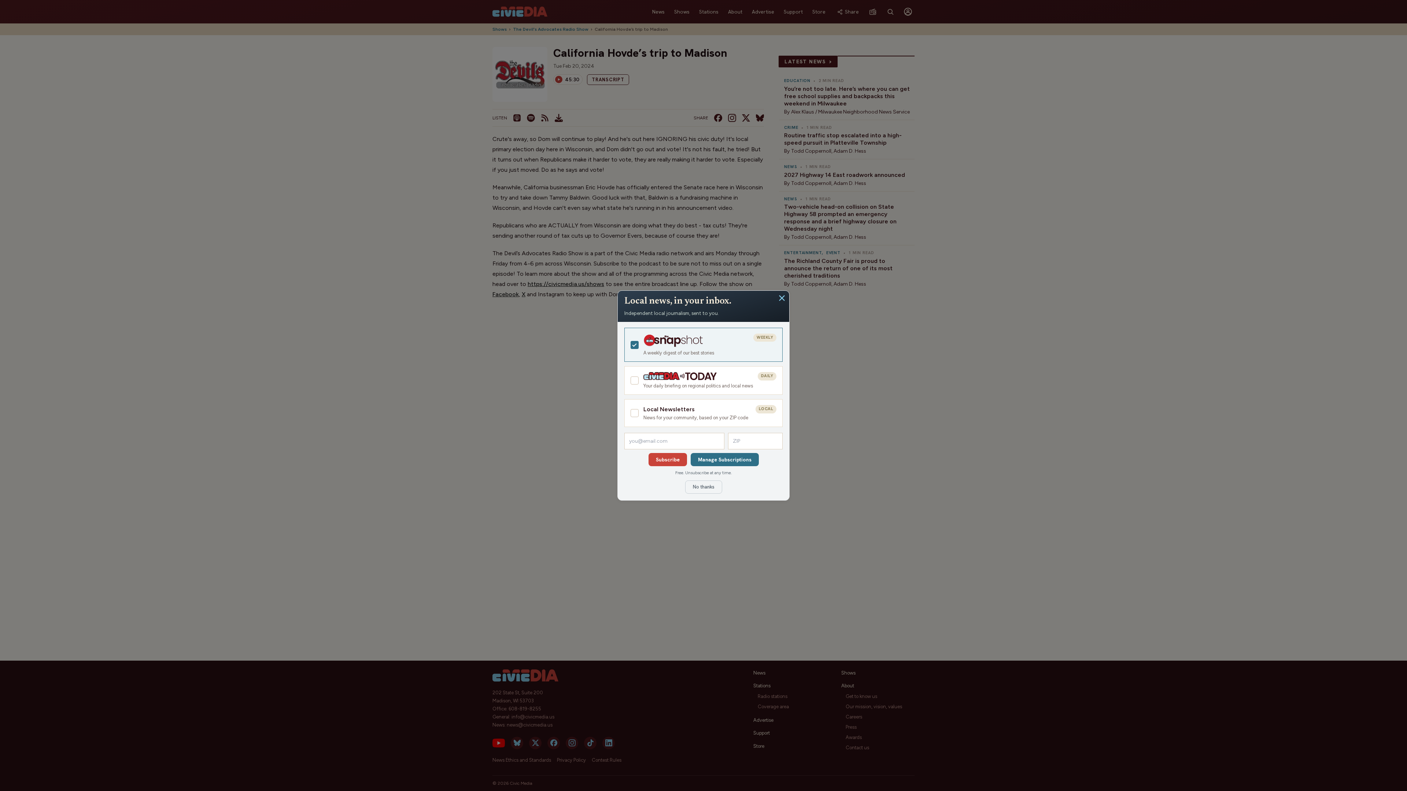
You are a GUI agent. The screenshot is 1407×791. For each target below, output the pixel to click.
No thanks (703, 487)
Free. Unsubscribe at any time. (703, 472)
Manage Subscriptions (724, 459)
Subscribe (668, 459)
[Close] (782, 298)
